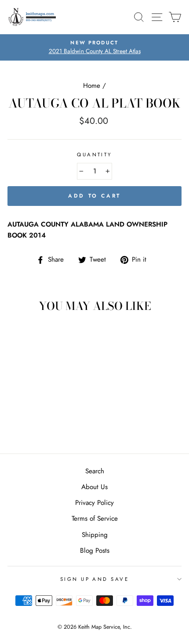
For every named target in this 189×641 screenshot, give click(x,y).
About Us (94, 487)
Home (91, 85)
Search (94, 471)
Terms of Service (95, 518)
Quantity (94, 154)
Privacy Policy (94, 503)
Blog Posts (94, 550)
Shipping (95, 535)
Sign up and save (94, 579)
